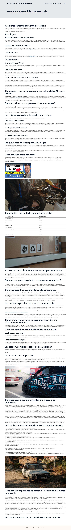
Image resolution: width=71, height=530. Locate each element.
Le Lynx (58, 305)
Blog (65, 3)
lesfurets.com (30, 49)
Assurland (50, 305)
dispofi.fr (14, 87)
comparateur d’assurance (18, 97)
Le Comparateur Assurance (23, 312)
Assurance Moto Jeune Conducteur (11, 312)
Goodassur (54, 305)
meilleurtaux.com (32, 56)
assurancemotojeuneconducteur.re (19, 75)
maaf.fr (18, 87)
